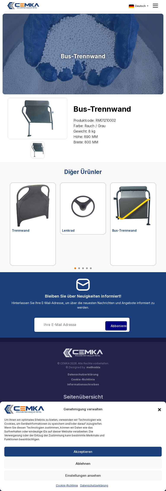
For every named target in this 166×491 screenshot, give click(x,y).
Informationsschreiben (83, 384)
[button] (159, 409)
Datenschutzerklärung (94, 485)
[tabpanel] (33, 224)
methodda (93, 367)
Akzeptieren (83, 452)
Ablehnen (83, 464)
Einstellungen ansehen (83, 475)
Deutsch (140, 6)
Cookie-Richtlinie (67, 485)
